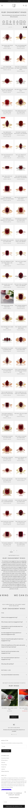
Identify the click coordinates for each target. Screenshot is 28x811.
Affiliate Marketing (5, 771)
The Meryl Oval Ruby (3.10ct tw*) (9, 709)
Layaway (3, 769)
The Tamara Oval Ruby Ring (7, 327)
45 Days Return (4, 760)
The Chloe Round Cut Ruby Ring (7, 155)
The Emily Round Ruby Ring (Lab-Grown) (7, 90)
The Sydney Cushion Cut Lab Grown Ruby (7, 501)
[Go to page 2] (16, 550)
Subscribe (6, 750)
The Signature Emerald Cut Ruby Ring (7, 67)
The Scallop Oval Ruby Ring (20, 414)
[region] (14, 728)
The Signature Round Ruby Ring (7, 306)
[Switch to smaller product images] (26, 27)
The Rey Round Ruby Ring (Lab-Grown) (20, 241)
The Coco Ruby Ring (20, 478)
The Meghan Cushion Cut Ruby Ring (21, 219)
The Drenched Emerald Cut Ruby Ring (7, 198)
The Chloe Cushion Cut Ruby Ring (20, 198)
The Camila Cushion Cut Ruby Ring (20, 437)
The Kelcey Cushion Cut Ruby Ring (7, 458)
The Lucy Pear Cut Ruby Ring (21, 155)
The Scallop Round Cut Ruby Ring (7, 479)
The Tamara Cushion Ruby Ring (21, 327)
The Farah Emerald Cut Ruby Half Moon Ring (7, 415)
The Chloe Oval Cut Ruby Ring (7, 285)
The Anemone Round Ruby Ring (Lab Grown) (20, 177)
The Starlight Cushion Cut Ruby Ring (7, 522)
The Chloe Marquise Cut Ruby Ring (21, 46)
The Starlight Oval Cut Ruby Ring (20, 522)
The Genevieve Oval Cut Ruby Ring (20, 111)
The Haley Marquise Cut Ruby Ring (7, 370)
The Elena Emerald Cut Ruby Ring (7, 111)
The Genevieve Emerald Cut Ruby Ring (7, 219)
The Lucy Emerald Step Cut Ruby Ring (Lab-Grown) (7, 263)
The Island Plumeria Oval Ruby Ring (21, 349)
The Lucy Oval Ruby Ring (20, 262)
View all (14, 717)
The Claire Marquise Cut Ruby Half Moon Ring (21, 371)
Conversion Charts (5, 758)
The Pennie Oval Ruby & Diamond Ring (7, 349)
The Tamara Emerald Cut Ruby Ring (21, 306)
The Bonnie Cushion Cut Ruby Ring (7, 437)
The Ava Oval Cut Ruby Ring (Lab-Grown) (20, 285)
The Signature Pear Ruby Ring (7, 46)
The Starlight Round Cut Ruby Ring (21, 501)
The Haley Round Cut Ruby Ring (21, 458)
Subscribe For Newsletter (14, 806)
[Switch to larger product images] (23, 27)
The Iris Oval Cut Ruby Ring (21, 90)
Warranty (3, 762)
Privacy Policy (4, 764)
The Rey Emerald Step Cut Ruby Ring (21, 543)
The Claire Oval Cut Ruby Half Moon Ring (21, 393)
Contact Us (3, 766)
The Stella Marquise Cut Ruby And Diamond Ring (21, 68)
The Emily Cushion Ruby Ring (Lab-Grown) (20, 133)
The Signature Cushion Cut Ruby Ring (7, 241)
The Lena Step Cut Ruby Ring (7, 177)
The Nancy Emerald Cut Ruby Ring (7, 543)
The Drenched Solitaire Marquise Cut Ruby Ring (7, 133)
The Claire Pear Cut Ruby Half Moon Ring (7, 393)
